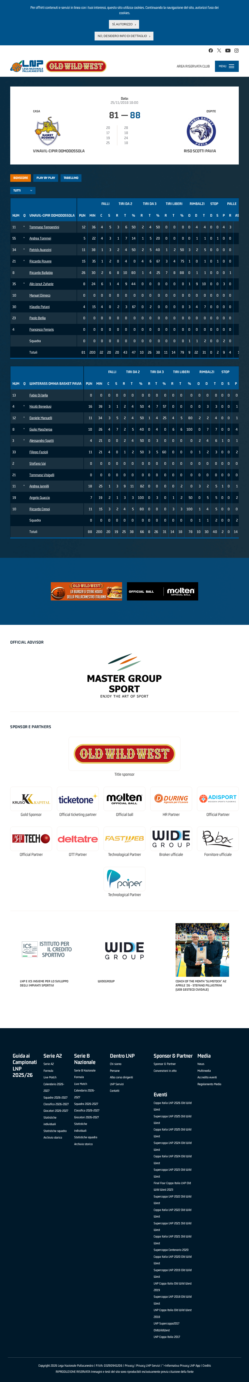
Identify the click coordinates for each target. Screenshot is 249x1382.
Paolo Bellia (37, 318)
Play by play (45, 178)
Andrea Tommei (40, 238)
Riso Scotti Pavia (200, 150)
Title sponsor (124, 774)
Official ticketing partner (78, 814)
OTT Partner (78, 854)
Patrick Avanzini (40, 250)
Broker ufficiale (171, 854)
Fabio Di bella (38, 395)
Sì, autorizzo (122, 24)
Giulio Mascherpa (40, 429)
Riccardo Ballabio (41, 273)
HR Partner (171, 814)
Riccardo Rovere (40, 261)
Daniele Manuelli (40, 418)
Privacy (129, 1365)
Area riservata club (193, 66)
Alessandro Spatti (41, 440)
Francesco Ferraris (41, 329)
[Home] (58, 66)
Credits (207, 1365)
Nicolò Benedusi (40, 406)
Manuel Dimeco (39, 295)
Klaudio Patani (39, 307)
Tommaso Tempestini (44, 227)
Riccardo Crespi (39, 509)
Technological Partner (124, 854)
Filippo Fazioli (38, 452)
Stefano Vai (37, 463)
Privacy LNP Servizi (148, 1365)
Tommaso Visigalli (41, 475)
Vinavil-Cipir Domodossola (59, 150)
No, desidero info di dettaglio (122, 36)
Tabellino (71, 178)
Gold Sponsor (31, 814)
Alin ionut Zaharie (41, 284)
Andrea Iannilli (39, 486)
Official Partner (218, 814)
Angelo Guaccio (39, 497)
